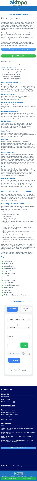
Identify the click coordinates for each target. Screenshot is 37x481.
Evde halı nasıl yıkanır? (10, 67)
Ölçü (18, 325)
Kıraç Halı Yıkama (6, 419)
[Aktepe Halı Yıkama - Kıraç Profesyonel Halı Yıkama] (18, 3)
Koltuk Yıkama (5, 399)
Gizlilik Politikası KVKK (8, 466)
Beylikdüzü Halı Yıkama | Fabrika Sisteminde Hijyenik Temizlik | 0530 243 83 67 (17, 441)
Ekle (24, 345)
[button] (18, 8)
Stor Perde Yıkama (7, 402)
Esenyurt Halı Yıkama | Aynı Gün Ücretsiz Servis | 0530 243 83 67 (18, 437)
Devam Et (14, 360)
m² (18, 334)
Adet (13, 343)
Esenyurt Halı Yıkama (8, 410)
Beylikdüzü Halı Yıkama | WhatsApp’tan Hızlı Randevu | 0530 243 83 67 (18, 433)
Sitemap (19, 466)
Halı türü (18, 316)
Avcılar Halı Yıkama (7, 417)
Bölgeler (3, 394)
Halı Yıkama (5, 396)
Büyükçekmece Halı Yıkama (9, 414)
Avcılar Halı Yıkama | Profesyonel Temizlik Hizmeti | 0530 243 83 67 (17, 428)
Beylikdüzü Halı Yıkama (8, 412)
